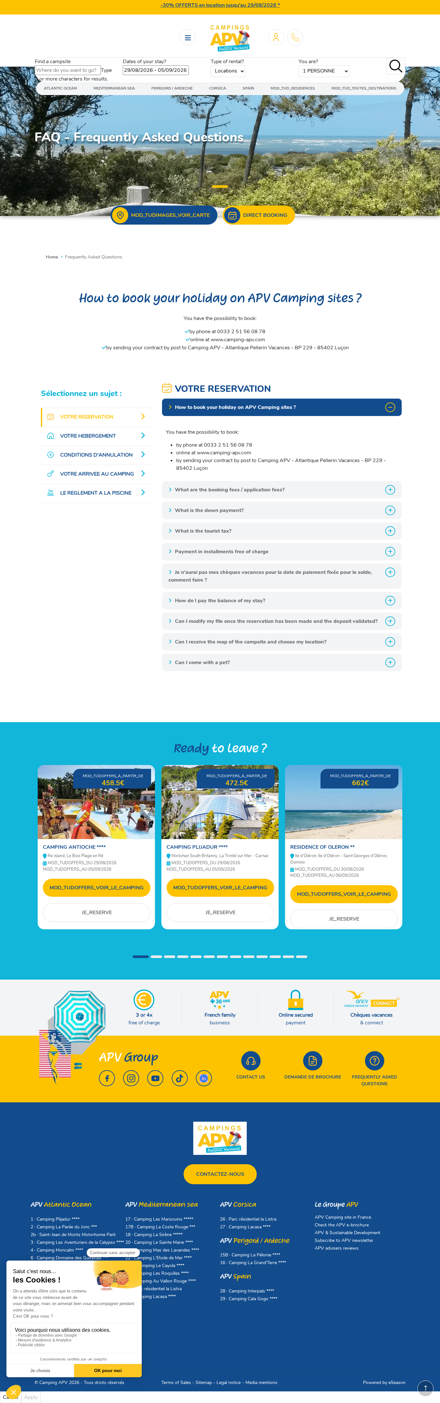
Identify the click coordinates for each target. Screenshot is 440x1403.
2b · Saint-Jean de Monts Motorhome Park (73, 1235)
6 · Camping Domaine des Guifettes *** (70, 1258)
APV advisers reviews (337, 1248)
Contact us (250, 1077)
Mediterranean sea (114, 88)
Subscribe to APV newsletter (344, 1240)
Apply (31, 1397)
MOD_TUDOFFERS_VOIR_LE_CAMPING (97, 887)
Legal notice (228, 1382)
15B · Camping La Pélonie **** (250, 1255)
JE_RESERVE (97, 912)
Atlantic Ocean (60, 88)
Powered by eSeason (384, 1382)
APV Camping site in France (343, 1217)
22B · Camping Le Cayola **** (154, 1266)
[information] (295, 37)
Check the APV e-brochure (342, 1225)
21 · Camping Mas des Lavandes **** (162, 1250)
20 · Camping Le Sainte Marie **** (159, 1242)
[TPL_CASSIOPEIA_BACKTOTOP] (425, 1388)
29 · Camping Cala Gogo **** (248, 1299)
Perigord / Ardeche (172, 88)
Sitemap (204, 1382)
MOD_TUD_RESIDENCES (293, 88)
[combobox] (68, 70)
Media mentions (261, 1382)
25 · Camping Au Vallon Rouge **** (160, 1281)
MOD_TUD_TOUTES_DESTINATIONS (364, 88)
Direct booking (265, 215)
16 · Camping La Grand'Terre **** (253, 1263)
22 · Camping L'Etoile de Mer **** (158, 1258)
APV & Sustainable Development (347, 1233)
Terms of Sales (176, 1382)
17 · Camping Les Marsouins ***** (159, 1219)
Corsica (217, 88)
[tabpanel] (220, 138)
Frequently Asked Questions (374, 1080)
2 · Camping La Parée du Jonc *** (64, 1227)
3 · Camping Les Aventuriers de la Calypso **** (77, 1242)
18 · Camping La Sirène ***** (154, 1235)
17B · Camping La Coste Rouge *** (160, 1227)
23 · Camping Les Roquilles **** (157, 1273)
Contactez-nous (220, 1174)
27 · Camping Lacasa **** (150, 1296)
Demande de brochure (312, 1077)
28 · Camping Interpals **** (247, 1291)
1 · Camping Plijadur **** (55, 1219)
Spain (248, 88)
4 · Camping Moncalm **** (57, 1250)
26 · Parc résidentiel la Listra (153, 1289)
